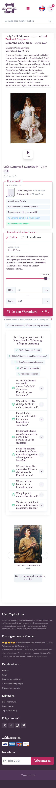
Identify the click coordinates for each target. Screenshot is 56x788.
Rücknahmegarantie (11, 688)
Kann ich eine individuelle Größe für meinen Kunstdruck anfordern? (26, 419)
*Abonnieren (42, 760)
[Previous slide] (11, 555)
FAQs (4, 675)
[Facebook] (11, 725)
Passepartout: (22, 212)
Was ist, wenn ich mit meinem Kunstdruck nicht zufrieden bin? (27, 505)
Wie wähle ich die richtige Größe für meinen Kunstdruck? (27, 404)
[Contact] (50, 319)
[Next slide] (44, 555)
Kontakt (5, 670)
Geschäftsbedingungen (12, 683)
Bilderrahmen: (22, 207)
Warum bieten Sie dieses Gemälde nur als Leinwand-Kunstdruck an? (26, 471)
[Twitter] (4, 725)
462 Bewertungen (22, 646)
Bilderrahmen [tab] (33, 237)
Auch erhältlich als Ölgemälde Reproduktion (29, 325)
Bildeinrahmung (9, 702)
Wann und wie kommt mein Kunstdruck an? (24, 484)
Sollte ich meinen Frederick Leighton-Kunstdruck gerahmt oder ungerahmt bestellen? (27, 455)
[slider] (45, 278)
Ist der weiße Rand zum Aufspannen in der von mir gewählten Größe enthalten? (26, 437)
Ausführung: (17, 201)
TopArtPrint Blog (9, 710)
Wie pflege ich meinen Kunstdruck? (27, 494)
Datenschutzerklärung (12, 679)
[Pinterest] (23, 725)
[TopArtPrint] (9, 8)
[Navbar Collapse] (28, 8)
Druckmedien (8, 706)
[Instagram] (17, 725)
